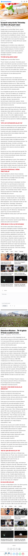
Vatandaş (21, 251)
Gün (6, 506)
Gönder (4, 305)
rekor (15, 506)
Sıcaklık (20, 506)
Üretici (16, 251)
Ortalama (10, 506)
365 (2, 506)
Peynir (7, 251)
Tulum (11, 251)
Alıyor (3, 251)
